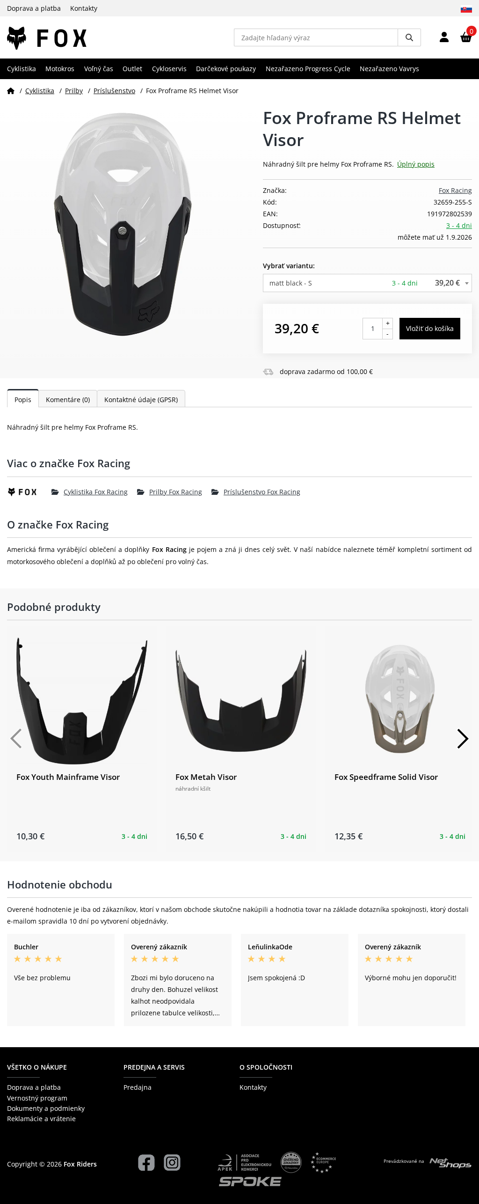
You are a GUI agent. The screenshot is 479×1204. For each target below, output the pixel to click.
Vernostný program (37, 1098)
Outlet (132, 68)
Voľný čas (98, 68)
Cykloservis (169, 68)
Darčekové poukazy (226, 68)
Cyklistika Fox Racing (96, 491)
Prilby (74, 90)
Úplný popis (416, 164)
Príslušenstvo (114, 90)
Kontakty (83, 8)
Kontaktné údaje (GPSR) (141, 399)
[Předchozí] (16, 738)
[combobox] (367, 283)
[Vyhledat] (409, 37)
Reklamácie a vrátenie (41, 1118)
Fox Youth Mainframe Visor (68, 776)
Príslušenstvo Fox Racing (262, 491)
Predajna (137, 1087)
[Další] (462, 738)
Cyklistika (21, 68)
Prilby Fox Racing (175, 491)
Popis (23, 399)
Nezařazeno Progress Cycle (308, 68)
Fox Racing (455, 190)
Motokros (59, 68)
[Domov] (11, 90)
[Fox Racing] (29, 492)
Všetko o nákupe (37, 1067)
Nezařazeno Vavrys (389, 68)
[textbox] (367, 283)
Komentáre (68, 399)
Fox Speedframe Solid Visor (386, 776)
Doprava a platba (34, 8)
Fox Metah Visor (206, 776)
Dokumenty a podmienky (46, 1108)
